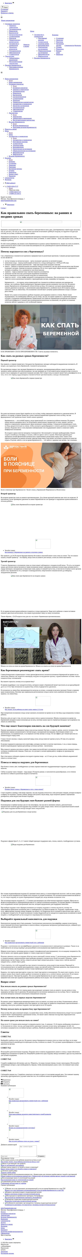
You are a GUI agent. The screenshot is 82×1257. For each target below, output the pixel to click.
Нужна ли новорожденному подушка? (22, 1128)
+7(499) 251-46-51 (15, 193)
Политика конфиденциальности (12, 1231)
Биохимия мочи (43, 45)
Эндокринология (15, 29)
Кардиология (13, 33)
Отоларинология (15, 51)
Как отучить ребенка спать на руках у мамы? (24, 1141)
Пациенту (4, 11)
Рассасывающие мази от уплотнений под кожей (17, 1180)
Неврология (13, 31)
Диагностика (9, 56)
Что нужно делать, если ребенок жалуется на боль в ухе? (20, 1162)
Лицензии (59, 40)
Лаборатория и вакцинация (14, 59)
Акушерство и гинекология (14, 44)
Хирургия (12, 38)
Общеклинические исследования (44, 52)
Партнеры (59, 42)
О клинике (4, 9)
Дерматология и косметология (14, 41)
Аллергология (43, 42)
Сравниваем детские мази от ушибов (13, 1183)
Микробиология (43, 54)
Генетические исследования (43, 48)
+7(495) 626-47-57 (15, 192)
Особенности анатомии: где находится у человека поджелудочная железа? (30, 1205)
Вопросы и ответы (7, 13)
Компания (4, 1219)
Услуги (3, 1212)
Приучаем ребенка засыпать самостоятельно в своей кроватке (30, 1114)
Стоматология (14, 54)
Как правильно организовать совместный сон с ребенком (24, 942)
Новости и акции (26, 45)
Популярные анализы (42, 39)
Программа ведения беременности (16, 68)
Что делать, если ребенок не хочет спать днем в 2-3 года (24, 709)
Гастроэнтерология (15, 35)
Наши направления (7, 20)
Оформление (5, 1233)
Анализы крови (43, 44)
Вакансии (59, 54)
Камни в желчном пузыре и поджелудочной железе (22, 1194)
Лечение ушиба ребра (8, 1172)
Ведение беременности (13, 65)
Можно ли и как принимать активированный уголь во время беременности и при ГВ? (34, 1190)
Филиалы (77, 45)
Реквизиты (60, 49)
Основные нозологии (12, 24)
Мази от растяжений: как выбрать (12, 1165)
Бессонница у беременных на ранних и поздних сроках (24, 552)
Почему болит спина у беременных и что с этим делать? (24, 789)
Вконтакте (8, 3)
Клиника (55, 35)
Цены (32, 31)
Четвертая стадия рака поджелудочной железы (20, 1201)
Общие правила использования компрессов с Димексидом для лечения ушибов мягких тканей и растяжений (38, 1176)
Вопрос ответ (58, 52)
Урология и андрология (13, 48)
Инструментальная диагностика (15, 62)
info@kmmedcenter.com (8, 200)
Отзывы (59, 47)
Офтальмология (14, 53)
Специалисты (69, 45)
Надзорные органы (60, 44)
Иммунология (43, 56)
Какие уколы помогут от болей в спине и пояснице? (19, 1169)
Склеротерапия (14, 36)
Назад (11, 80)
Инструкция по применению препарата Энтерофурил (23, 1197)
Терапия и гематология (13, 26)
